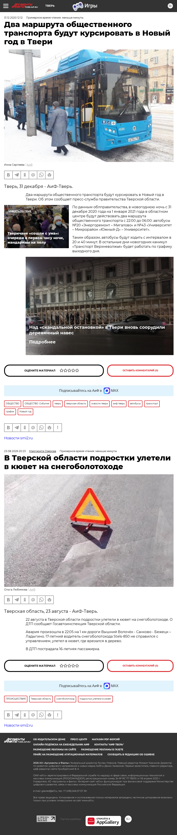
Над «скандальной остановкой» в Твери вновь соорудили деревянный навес (97, 330)
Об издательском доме (49, 739)
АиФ (30, 164)
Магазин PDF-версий (106, 739)
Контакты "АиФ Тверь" (109, 744)
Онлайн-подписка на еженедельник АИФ (61, 744)
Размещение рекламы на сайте (54, 749)
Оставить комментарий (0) (140, 370)
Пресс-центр (78, 739)
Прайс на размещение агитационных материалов (68, 754)
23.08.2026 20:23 (15, 451)
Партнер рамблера (70, 819)
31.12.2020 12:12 (13, 17)
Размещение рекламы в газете (102, 749)
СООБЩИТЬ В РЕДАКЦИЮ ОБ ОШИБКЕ (131, 754)
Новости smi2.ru (18, 438)
